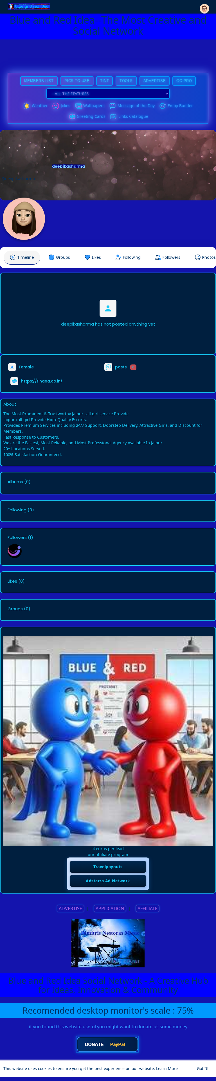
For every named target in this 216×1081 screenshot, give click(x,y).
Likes (12, 581)
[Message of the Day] (112, 106)
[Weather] (27, 106)
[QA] (72, 117)
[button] (204, 6)
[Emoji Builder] (162, 106)
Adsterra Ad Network (108, 880)
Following (17, 510)
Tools (126, 81)
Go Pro (184, 81)
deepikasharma (68, 166)
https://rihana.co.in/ (41, 381)
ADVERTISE (70, 908)
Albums (15, 481)
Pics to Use (77, 81)
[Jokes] (56, 106)
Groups (15, 609)
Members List (39, 81)
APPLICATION (110, 908)
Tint (104, 81)
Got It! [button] (202, 1068)
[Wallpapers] (78, 106)
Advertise (154, 81)
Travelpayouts (108, 866)
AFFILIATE (148, 908)
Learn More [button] (167, 1068)
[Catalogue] (113, 117)
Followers (17, 537)
